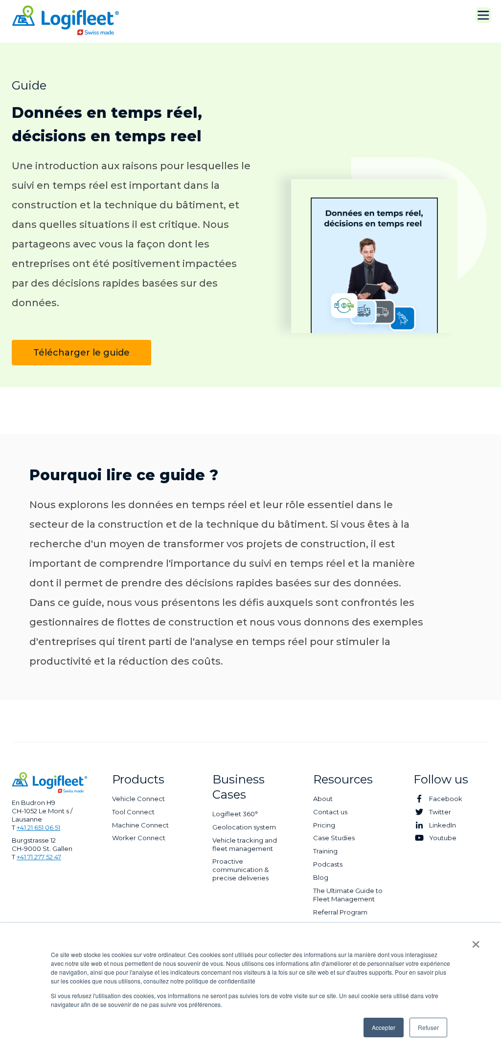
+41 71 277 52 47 (39, 857)
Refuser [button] (428, 1027)
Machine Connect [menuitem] (140, 825)
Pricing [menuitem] (324, 825)
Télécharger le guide (81, 352)
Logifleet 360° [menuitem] (235, 814)
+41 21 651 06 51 (38, 827)
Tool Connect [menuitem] (133, 812)
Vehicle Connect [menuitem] (138, 799)
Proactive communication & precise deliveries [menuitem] (240, 869)
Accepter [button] (383, 1027)
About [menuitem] (323, 799)
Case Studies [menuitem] (334, 838)
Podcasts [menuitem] (327, 864)
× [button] (475, 941)
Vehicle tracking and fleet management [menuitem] (244, 844)
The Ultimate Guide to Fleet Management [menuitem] (348, 895)
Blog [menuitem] (320, 877)
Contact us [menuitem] (330, 812)
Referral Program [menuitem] (340, 912)
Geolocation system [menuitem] (244, 827)
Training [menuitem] (325, 851)
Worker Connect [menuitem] (138, 838)
